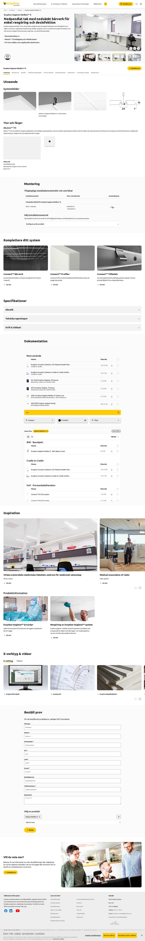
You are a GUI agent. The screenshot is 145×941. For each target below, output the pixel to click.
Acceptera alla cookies (127, 935)
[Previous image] (130, 48)
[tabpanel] (72, 682)
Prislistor (79, 903)
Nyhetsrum (80, 917)
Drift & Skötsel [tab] (48, 72)
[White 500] (50, 141)
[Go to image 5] (119, 57)
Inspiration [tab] (71, 72)
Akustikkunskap (55, 906)
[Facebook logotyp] (6, 912)
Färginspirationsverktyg (57, 920)
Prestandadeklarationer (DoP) (85, 899)
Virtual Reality (81, 913)
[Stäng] (142, 935)
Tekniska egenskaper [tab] (35, 72)
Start (5, 10)
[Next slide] (140, 587)
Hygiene (20, 10)
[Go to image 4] (104, 57)
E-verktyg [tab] (8, 661)
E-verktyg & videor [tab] (83, 72)
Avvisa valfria (109, 935)
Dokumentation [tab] (60, 72)
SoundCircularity (55, 903)
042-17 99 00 (118, 910)
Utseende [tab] (6, 72)
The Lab (79, 910)
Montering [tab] (15, 72)
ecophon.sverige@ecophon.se (122, 913)
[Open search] (137, 4)
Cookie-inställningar (93, 935)
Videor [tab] (19, 661)
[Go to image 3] (89, 57)
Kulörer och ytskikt (55, 910)
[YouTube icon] (18, 912)
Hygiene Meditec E (32, 817)
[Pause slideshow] (134, 48)
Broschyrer (80, 906)
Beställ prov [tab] (95, 72)
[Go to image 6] (134, 57)
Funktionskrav (54, 913)
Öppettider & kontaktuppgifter (118, 917)
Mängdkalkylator (55, 917)
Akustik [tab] (23, 72)
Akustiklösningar (55, 899)
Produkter (12, 10)
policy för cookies (58, 939)
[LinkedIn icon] (11, 912)
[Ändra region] (141, 4)
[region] (72, 935)
